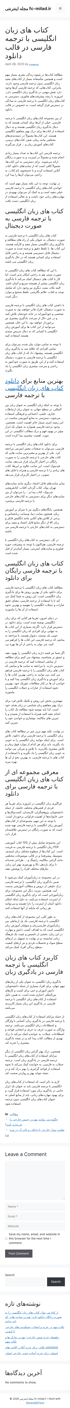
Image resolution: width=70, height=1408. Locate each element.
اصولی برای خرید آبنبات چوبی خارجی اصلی (31, 1353)
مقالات (14, 1114)
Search (10, 1275)
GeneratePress (35, 1402)
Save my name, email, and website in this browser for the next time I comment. (34, 1238)
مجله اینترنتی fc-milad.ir (28, 8)
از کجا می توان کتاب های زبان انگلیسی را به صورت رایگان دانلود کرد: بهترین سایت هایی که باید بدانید (33, 1317)
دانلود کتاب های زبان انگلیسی (34, 384)
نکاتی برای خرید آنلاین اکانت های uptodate (31, 1347)
